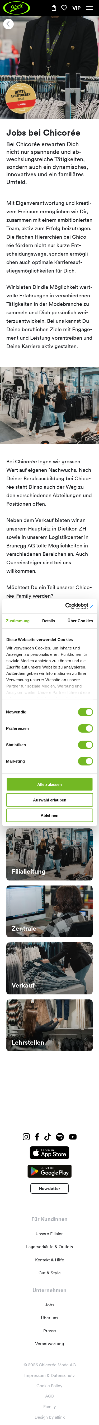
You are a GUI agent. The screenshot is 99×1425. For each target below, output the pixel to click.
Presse (49, 1330)
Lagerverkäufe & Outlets (49, 1246)
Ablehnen (49, 815)
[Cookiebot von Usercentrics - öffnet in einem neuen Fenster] (70, 606)
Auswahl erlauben (49, 799)
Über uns (49, 1317)
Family (49, 1406)
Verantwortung (49, 1343)
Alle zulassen (49, 784)
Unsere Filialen (50, 1233)
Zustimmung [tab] (18, 621)
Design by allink (50, 1417)
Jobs (49, 1304)
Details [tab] (48, 621)
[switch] (85, 728)
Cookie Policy (49, 1385)
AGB (49, 1396)
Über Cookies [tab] (80, 621)
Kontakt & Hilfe (49, 1259)
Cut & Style (50, 1272)
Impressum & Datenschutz (49, 1375)
